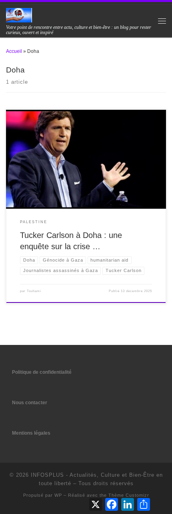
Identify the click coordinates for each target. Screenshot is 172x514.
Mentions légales (31, 432)
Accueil (14, 51)
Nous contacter (29, 402)
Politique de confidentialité (42, 372)
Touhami (34, 291)
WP (58, 495)
